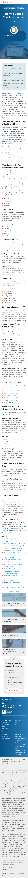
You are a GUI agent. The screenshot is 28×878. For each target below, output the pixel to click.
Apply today (14, 690)
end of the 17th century (13, 93)
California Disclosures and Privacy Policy (13, 767)
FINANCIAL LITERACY (10, 8)
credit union (8, 133)
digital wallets (8, 101)
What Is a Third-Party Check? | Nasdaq (14, 576)
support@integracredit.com (13, 703)
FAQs (16, 724)
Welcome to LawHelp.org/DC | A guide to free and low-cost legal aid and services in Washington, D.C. (15, 555)
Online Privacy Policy (20, 744)
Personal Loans (6, 724)
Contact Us (5, 736)
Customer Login (6, 738)
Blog (16, 722)
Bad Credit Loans (6, 720)
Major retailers (17, 441)
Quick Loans (5, 726)
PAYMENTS (20, 8)
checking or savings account (10, 137)
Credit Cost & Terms (20, 720)
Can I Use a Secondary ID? (10, 78)
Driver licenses (6, 212)
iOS (19, 391)
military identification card (11, 258)
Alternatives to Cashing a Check (12, 88)
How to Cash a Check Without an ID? (13, 80)
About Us (4, 734)
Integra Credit (11, 35)
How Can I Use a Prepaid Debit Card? (14, 587)
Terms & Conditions (20, 750)
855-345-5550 (8, 700)
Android (15, 391)
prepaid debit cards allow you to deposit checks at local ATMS (14, 528)
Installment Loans (6, 722)
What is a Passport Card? (10, 569)
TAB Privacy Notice (20, 738)
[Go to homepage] (7, 2)
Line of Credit (5, 728)
